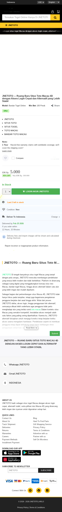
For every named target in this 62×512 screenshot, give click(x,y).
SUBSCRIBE (46, 470)
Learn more (7, 151)
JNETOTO (6, 275)
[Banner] (11, 10)
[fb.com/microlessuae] (39, 490)
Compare (20, 158)
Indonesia (11, 2)
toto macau (36, 309)
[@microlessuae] (30, 490)
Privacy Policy (22, 507)
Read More (30, 328)
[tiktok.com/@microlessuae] (47, 490)
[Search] (55, 17)
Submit (55, 333)
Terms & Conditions (37, 507)
